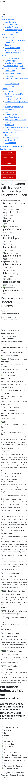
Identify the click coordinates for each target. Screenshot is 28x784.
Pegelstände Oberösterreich (16, 127)
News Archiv (10, 71)
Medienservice (11, 140)
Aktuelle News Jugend (13, 63)
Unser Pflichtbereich (13, 53)
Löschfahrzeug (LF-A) (13, 99)
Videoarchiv (9, 86)
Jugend (5, 55)
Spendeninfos (10, 142)
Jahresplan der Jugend (14, 65)
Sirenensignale (11, 114)
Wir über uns (7, 35)
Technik (5, 89)
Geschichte (9, 37)
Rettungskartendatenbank (15, 119)
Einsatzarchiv (10, 76)
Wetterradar (10, 122)
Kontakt (8, 135)
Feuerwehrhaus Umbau (8, 158)
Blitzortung (9, 124)
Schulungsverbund (12, 32)
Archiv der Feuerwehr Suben (13, 68)
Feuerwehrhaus (11, 91)
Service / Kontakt (9, 132)
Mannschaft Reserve (8, 172)
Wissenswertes (8, 109)
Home (4, 17)
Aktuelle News (8, 19)
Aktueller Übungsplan (13, 29)
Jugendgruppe (10, 60)
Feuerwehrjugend (12, 58)
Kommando (9, 45)
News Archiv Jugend (13, 73)
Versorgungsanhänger (14, 106)
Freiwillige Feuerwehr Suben (11, 146)
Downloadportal (11, 137)
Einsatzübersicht (11, 24)
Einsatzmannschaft (12, 47)
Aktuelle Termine (11, 27)
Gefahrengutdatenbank (14, 130)
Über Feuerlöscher (12, 117)
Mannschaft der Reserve (14, 50)
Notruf (7, 112)
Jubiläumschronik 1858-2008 (16, 78)
